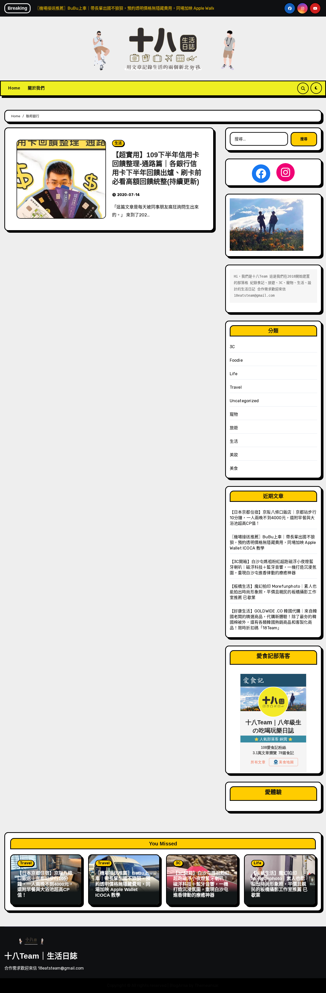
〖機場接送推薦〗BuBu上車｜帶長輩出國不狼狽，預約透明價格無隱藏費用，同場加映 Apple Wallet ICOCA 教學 (273, 542)
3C (232, 346)
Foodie (236, 360)
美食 (234, 468)
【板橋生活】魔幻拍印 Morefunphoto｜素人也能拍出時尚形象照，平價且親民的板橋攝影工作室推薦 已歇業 (273, 592)
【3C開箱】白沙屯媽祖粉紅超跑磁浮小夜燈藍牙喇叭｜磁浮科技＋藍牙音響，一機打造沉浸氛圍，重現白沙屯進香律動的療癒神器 (273, 567)
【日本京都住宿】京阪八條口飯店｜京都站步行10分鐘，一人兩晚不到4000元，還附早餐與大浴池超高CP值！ (273, 518)
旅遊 (234, 427)
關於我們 (36, 88)
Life (234, 373)
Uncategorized (244, 400)
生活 (118, 143)
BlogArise (179, 985)
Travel (236, 387)
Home (14, 88)
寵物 (234, 414)
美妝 (234, 454)
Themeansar (206, 985)
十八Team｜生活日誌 (40, 956)
